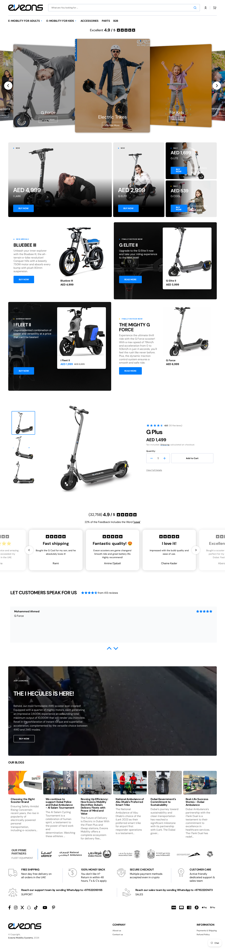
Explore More (48, 119)
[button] (205, 7)
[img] (89, 593)
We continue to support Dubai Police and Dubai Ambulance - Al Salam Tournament (60, 803)
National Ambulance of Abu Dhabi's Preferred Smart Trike (130, 802)
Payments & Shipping (207, 930)
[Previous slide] (8, 85)
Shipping (165, 444)
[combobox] (124, 7)
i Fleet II (65, 360)
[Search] (195, 7)
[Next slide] (217, 85)
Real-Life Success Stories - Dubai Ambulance (197, 802)
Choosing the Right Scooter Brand (23, 800)
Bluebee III (66, 280)
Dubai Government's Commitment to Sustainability (163, 802)
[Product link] (81, 258)
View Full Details (154, 470)
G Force (170, 360)
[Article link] (25, 808)
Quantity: (150, 451)
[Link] (60, 179)
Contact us (117, 934)
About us (116, 930)
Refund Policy (203, 934)
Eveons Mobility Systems (20, 937)
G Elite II (171, 280)
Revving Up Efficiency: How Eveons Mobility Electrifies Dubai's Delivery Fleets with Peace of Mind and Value (94, 806)
